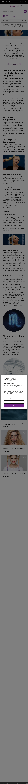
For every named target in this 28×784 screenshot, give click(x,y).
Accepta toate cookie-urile (14, 405)
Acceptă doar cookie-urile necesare (14, 402)
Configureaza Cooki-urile (14, 398)
